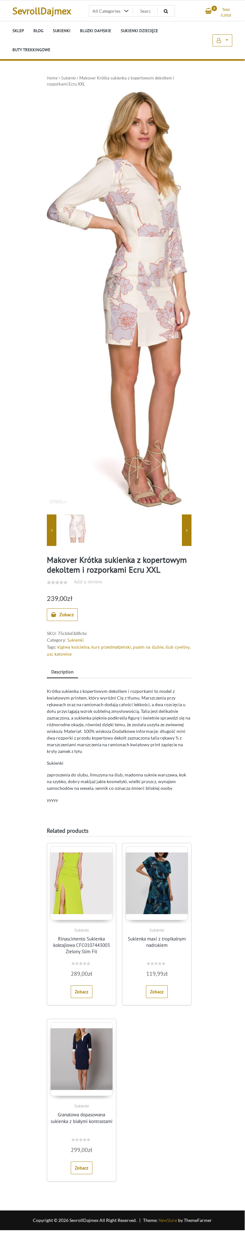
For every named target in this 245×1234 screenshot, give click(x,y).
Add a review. (88, 581)
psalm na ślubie (148, 647)
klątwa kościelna (73, 647)
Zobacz (66, 614)
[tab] (62, 672)
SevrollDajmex (41, 10)
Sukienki (68, 78)
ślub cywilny (177, 647)
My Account (222, 40)
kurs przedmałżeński (111, 647)
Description (62, 672)
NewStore (168, 1220)
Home (52, 78)
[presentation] (51, 530)
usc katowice (59, 654)
